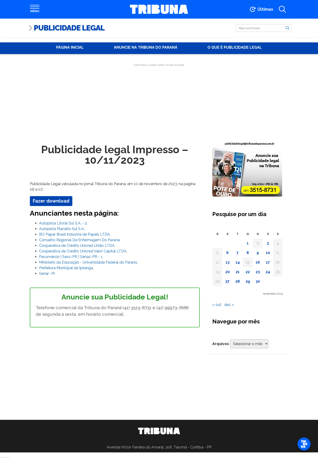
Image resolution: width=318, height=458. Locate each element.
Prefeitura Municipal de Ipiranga (66, 268)
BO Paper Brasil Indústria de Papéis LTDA (74, 234)
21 (238, 272)
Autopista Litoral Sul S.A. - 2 (63, 223)
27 (227, 281)
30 (258, 281)
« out (216, 304)
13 (228, 262)
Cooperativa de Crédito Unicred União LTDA (77, 245)
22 (248, 272)
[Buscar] (287, 27)
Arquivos (220, 344)
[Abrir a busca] (282, 9)
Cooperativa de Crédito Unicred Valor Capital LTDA (82, 251)
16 (258, 262)
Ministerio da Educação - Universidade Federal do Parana (88, 262)
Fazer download (51, 201)
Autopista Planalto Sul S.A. (62, 229)
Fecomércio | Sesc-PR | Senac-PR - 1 (70, 256)
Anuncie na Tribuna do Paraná (145, 47)
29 (248, 281)
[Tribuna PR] (159, 431)
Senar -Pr (47, 273)
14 (238, 262)
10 (268, 253)
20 (227, 272)
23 (258, 272)
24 (268, 272)
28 (237, 281)
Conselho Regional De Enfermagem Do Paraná (79, 240)
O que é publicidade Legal (234, 47)
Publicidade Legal (69, 28)
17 (268, 262)
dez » (229, 304)
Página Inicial (70, 47)
